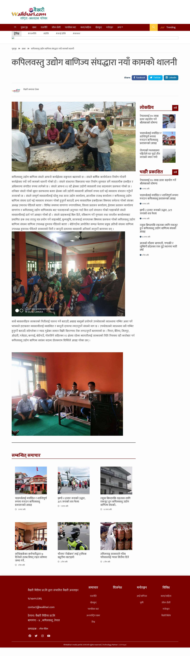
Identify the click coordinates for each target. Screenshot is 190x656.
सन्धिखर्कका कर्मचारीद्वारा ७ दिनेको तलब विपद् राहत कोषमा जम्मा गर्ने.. (31, 557)
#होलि (46, 33)
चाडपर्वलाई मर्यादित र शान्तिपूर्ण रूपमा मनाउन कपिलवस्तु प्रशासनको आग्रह (31, 501)
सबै (175, 108)
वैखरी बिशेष (166, 615)
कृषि (141, 603)
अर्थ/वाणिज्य (142, 596)
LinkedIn (172, 78)
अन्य (119, 27)
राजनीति (44, 27)
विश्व (93, 622)
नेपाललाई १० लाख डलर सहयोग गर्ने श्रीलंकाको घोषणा (149, 119)
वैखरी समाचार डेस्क (31, 89)
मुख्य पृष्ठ (24, 27)
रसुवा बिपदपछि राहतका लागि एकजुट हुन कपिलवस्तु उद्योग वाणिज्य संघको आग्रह (159, 228)
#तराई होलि (61, 33)
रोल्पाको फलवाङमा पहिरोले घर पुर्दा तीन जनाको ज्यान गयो (150, 154)
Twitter (157, 78)
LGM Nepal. (123, 644)
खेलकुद (98, 27)
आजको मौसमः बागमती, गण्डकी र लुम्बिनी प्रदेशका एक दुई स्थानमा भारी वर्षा (158, 246)
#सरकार (76, 33)
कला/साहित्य (86, 27)
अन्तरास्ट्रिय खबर (93, 615)
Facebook (140, 78)
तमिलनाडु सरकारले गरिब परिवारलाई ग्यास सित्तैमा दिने (114, 556)
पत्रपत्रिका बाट (70, 27)
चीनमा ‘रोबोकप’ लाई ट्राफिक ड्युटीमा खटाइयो (72, 556)
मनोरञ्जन (109, 27)
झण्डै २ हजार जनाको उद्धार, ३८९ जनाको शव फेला (71, 500)
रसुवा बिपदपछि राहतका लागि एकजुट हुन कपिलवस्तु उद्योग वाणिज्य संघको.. (115, 501)
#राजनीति (32, 33)
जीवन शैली (56, 27)
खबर (34, 27)
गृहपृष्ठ (14, 49)
